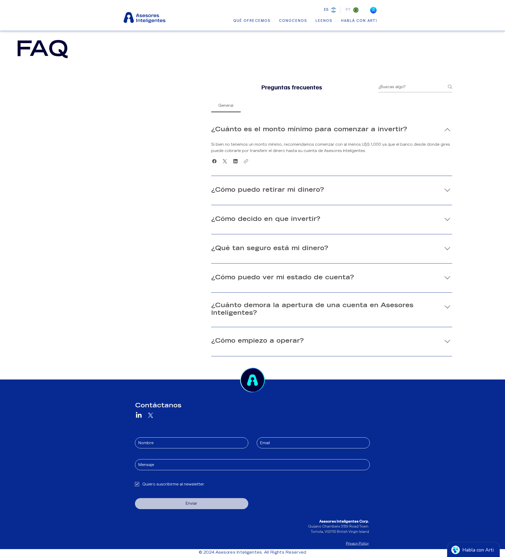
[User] (373, 10)
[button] (214, 161)
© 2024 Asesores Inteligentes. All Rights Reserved (252, 553)
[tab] (226, 105)
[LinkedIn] (138, 415)
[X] (150, 415)
